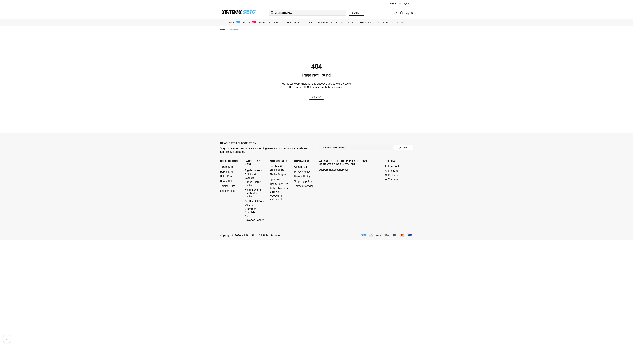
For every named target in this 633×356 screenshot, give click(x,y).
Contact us (300, 166)
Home (222, 29)
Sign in (406, 3)
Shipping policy (303, 181)
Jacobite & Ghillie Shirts (277, 168)
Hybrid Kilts (226, 171)
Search (356, 12)
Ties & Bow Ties (279, 184)
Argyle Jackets (253, 170)
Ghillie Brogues (278, 174)
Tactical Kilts (227, 186)
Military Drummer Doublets (250, 209)
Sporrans (275, 179)
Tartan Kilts (226, 166)
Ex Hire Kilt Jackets (251, 176)
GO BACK (316, 96)
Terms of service (303, 186)
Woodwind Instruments (276, 197)
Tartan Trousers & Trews (279, 190)
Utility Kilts (226, 176)
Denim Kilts (226, 181)
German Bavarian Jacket (254, 218)
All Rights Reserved (270, 235)
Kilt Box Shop (238, 13)
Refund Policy (302, 176)
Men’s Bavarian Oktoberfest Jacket (253, 193)
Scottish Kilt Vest (255, 201)
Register (394, 3)
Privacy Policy (302, 171)
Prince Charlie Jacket (253, 183)
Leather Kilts (227, 190)
